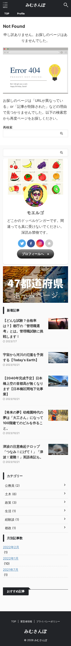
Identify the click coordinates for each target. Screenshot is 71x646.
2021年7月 (10, 570)
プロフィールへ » (35, 254)
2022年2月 (11, 547)
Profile (21, 13)
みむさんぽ (35, 5)
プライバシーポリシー (48, 621)
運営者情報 (26, 621)
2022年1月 (11, 558)
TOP (6, 13)
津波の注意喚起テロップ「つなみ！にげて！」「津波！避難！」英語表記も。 (23, 451)
